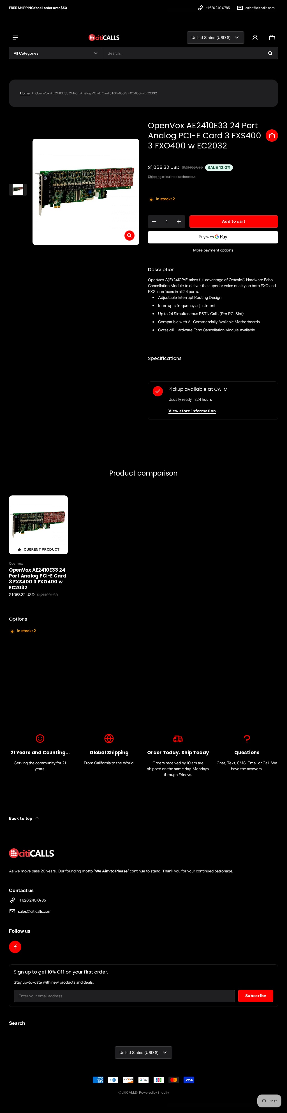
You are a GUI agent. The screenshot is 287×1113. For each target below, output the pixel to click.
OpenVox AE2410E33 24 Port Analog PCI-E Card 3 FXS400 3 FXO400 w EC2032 (37, 579)
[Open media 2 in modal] (86, 192)
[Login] (255, 37)
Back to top (21, 818)
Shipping (154, 176)
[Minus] (154, 221)
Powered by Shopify (154, 1092)
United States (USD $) (211, 37)
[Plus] (179, 221)
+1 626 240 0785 (218, 8)
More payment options (213, 250)
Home (25, 93)
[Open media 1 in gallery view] (18, 190)
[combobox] (190, 53)
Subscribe (255, 995)
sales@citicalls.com (260, 8)
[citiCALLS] (104, 37)
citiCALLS (129, 1092)
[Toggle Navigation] (15, 37)
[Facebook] (15, 947)
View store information (192, 410)
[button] (272, 37)
